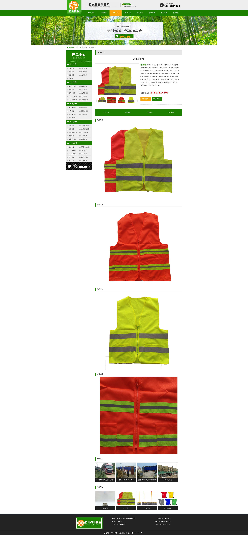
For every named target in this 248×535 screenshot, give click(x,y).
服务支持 (164, 13)
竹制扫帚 (71, 89)
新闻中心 (128, 13)
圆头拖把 (71, 157)
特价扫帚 (71, 71)
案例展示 (152, 13)
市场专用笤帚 (73, 132)
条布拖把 (71, 147)
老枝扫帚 (84, 107)
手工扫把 (84, 89)
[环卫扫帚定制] (130, 8)
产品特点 (149, 112)
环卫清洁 (92, 47)
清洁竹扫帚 (72, 114)
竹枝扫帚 (71, 68)
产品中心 (115, 13)
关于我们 (103, 13)
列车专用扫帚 (85, 125)
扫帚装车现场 (168, 480)
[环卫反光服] (126, 506)
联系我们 (176, 13)
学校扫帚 (84, 71)
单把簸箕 (105, 508)
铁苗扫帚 (71, 129)
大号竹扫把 (84, 93)
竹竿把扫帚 (84, 100)
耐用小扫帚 (72, 93)
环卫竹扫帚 (72, 107)
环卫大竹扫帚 (73, 96)
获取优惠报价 (146, 99)
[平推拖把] (147, 506)
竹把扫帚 (73, 82)
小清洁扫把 (72, 86)
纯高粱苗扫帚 (85, 129)
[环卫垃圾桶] (168, 506)
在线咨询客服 (157, 99)
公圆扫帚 (71, 75)
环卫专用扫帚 (73, 100)
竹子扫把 (71, 111)
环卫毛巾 (71, 160)
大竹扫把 (84, 75)
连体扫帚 (73, 104)
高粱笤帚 (84, 139)
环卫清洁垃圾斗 (86, 147)
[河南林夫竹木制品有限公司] (74, 16)
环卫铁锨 (84, 154)
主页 (77, 47)
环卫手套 (84, 150)
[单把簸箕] (105, 506)
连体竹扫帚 (72, 118)
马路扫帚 (84, 86)
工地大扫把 (84, 111)
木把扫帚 (73, 64)
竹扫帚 (71, 78)
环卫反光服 (72, 154)
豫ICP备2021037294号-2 (136, 533)
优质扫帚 (71, 136)
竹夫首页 (91, 13)
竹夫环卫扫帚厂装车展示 (126, 480)
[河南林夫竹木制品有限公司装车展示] (105, 477)
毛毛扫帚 (73, 122)
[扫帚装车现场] (168, 477)
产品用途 (128, 112)
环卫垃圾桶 (72, 150)
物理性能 (171, 112)
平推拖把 (84, 160)
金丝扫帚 (84, 136)
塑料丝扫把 (72, 139)
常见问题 (140, 13)
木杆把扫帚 (84, 132)
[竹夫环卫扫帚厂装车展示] (126, 477)
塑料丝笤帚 (84, 157)
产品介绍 (106, 112)
